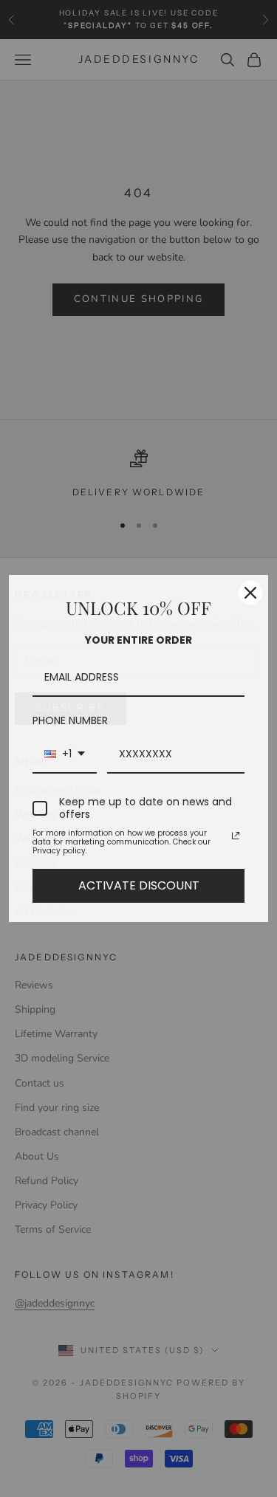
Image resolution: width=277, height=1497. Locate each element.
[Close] (250, 592)
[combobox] (65, 755)
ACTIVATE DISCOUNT (138, 885)
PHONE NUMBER (70, 720)
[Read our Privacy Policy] (235, 835)
